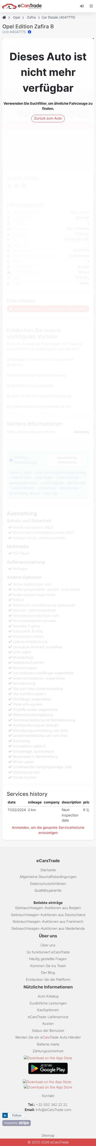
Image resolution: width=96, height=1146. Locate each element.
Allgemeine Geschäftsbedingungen (48, 876)
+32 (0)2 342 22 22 (52, 1104)
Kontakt (48, 1096)
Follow (16, 1115)
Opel (16, 17)
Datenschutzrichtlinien (48, 883)
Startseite (48, 870)
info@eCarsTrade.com (53, 1109)
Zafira (31, 17)
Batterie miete (48, 1044)
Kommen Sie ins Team (48, 966)
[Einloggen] (83, 5)
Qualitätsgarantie (48, 890)
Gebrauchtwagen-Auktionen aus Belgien (48, 908)
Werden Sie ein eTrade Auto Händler (48, 1037)
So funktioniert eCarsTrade (48, 952)
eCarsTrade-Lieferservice (48, 1017)
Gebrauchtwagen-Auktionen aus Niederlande (48, 928)
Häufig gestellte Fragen (48, 959)
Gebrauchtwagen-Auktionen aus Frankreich (48, 921)
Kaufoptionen (48, 1010)
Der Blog (48, 972)
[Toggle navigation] (91, 6)
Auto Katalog (48, 996)
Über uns (48, 945)
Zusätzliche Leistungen (48, 1003)
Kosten (48, 1023)
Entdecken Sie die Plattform (48, 979)
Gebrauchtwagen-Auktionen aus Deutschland (48, 915)
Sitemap (48, 1135)
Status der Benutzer (48, 1030)
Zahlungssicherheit (48, 1051)
